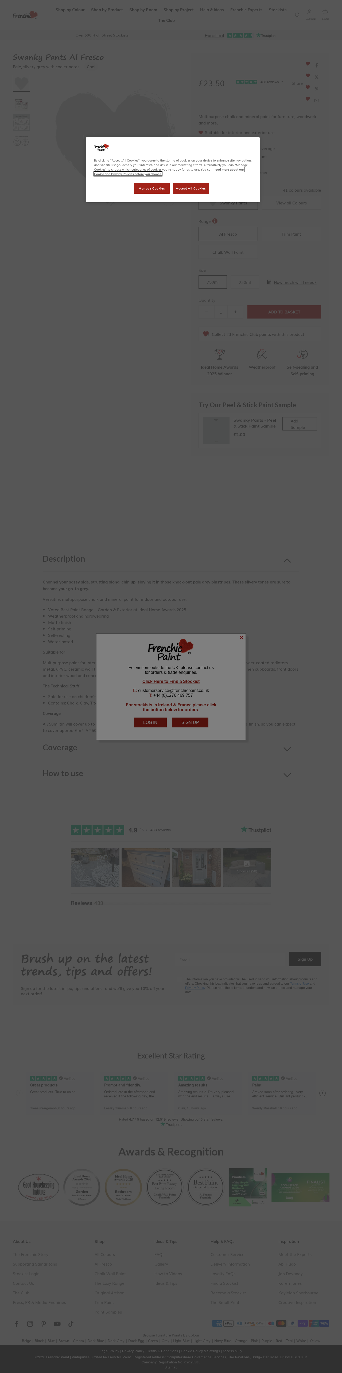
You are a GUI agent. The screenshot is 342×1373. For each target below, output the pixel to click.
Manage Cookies (152, 188)
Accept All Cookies (191, 188)
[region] (173, 169)
